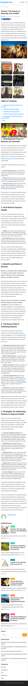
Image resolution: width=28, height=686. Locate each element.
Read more (8, 538)
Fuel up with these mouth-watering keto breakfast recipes (17, 583)
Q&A (4, 120)
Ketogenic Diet (6, 2)
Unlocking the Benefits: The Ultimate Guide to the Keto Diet (18, 547)
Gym (2, 672)
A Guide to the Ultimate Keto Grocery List (18, 563)
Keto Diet (7, 6)
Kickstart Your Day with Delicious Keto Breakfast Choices (18, 530)
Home (2, 6)
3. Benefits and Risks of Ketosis (11, 111)
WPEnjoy (21, 682)
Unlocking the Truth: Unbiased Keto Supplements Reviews (17, 599)
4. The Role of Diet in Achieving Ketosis (13, 114)
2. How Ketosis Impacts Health (11, 109)
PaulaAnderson (12, 515)
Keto (2, 678)
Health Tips (4, 675)
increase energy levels (11, 158)
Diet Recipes (4, 670)
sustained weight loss (13, 181)
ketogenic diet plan (18, 333)
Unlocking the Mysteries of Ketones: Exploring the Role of (18, 618)
